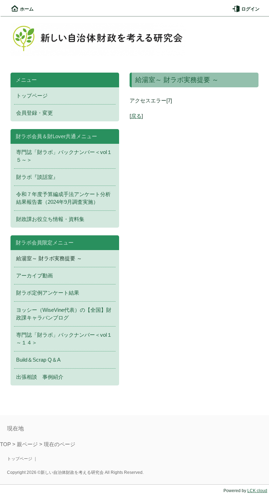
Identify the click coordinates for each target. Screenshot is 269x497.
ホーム (27, 9)
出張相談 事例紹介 (39, 377)
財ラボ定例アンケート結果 (47, 293)
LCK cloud (257, 490)
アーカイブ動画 (34, 275)
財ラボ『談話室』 (37, 177)
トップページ (32, 96)
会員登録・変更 (34, 113)
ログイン (250, 9)
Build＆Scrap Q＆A (38, 360)
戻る (136, 116)
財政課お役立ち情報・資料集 (50, 219)
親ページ (27, 444)
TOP (5, 444)
